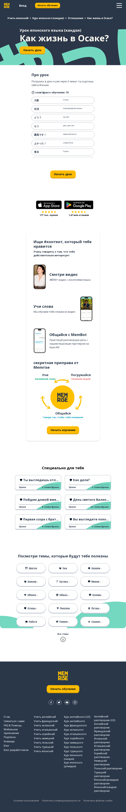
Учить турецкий (43, 747)
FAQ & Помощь (13, 725)
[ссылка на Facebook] (51, 702)
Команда (9, 741)
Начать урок (32, 50)
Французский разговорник (102, 733)
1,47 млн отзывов (79, 215)
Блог (6, 745)
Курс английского (74, 721)
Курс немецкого (73, 742)
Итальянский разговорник (102, 747)
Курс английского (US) (77, 716)
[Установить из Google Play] (78, 205)
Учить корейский (44, 734)
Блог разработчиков (16, 750)
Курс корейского (74, 738)
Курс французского (75, 725)
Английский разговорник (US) (104, 718)
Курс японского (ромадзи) (73, 764)
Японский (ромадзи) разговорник (106, 781)
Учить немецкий (44, 738)
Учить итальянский (45, 729)
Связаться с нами (14, 721)
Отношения (75, 18)
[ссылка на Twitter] (59, 702)
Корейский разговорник (102, 755)
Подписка (10, 737)
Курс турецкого (73, 751)
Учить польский (43, 742)
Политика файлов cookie (97, 800)
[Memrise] (6, 5)
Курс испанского (74, 729)
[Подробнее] (119, 5)
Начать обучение (47, 5)
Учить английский (45, 716)
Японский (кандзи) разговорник (105, 788)
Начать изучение (63, 430)
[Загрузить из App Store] (49, 205)
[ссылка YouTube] (67, 702)
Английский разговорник (102, 725)
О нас (7, 716)
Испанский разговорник (102, 740)
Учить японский (17, 18)
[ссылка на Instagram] (75, 702)
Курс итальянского (75, 734)
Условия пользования (26, 800)
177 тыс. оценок (49, 215)
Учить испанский (44, 725)
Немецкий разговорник (102, 762)
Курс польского (73, 747)
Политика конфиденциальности (61, 800)
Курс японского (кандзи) (48, 18)
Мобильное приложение (11, 731)
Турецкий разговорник (102, 774)
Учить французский (46, 721)
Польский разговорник (108, 768)
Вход (22, 5)
